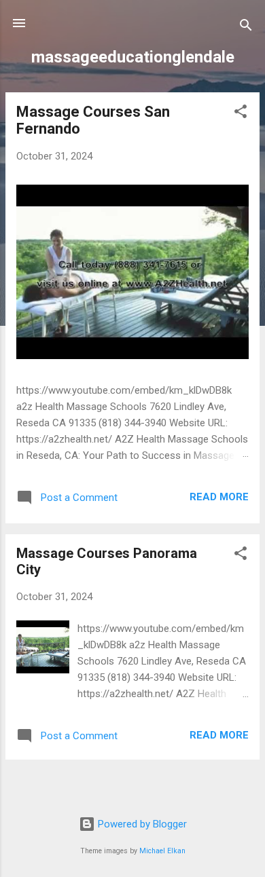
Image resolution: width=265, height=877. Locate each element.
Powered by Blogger (141, 824)
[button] (240, 113)
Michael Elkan (162, 850)
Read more (219, 497)
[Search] (246, 27)
